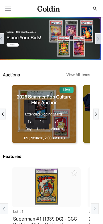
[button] (92, 8)
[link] (8, 9)
